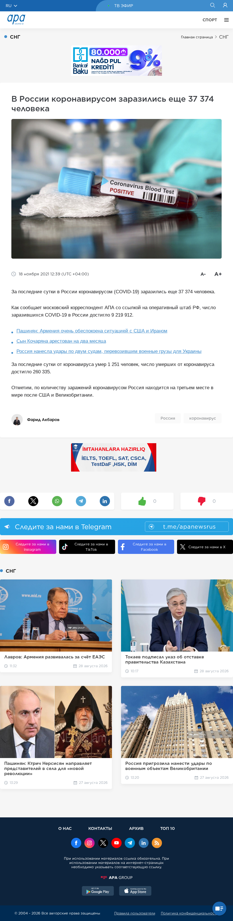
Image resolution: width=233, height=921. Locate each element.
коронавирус (202, 418)
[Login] (225, 6)
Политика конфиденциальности (190, 913)
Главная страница (197, 37)
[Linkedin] (143, 843)
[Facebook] (76, 843)
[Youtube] (116, 843)
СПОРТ (210, 20)
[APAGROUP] (116, 877)
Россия (168, 418)
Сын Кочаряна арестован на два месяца (61, 341)
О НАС (65, 828)
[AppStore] (135, 891)
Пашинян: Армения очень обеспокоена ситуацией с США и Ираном (91, 331)
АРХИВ (136, 828)
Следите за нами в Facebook (149, 547)
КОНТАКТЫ (100, 828)
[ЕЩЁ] (225, 20)
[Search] (212, 6)
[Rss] (157, 843)
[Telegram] (130, 843)
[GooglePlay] (98, 891)
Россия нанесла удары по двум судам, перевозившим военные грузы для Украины (108, 351)
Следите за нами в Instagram (32, 547)
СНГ (224, 37)
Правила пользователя (134, 913)
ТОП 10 (167, 828)
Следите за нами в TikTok (91, 547)
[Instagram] (89, 843)
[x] (103, 843)
